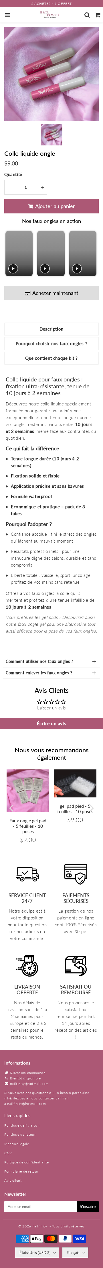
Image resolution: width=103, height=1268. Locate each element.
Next (92, 808)
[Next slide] (92, 253)
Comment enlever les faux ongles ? (39, 672)
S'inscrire (88, 1206)
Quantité (13, 174)
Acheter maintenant (55, 293)
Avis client (13, 1180)
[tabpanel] (51, 135)
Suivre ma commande (27, 1073)
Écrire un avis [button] (51, 723)
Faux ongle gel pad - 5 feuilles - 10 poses (27, 826)
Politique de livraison (21, 1125)
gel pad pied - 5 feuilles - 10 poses (75, 808)
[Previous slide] (10, 253)
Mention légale (16, 1144)
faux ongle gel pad (36, 624)
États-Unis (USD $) (34, 1252)
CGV (8, 1153)
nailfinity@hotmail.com (29, 1083)
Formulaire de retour (21, 1171)
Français (73, 1252)
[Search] (87, 15)
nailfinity (39, 1226)
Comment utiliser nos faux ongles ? (39, 661)
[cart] (98, 15)
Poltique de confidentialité (26, 1162)
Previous (11, 808)
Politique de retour (19, 1134)
